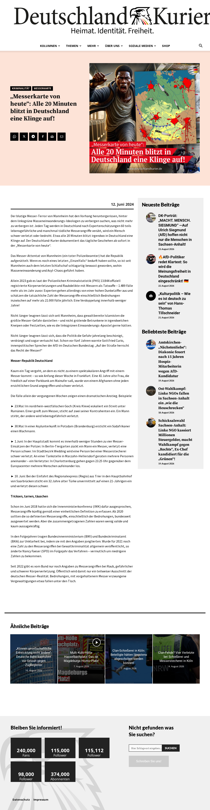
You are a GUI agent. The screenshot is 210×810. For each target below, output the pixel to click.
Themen (72, 46)
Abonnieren (60, 763)
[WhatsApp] (14, 137)
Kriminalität (21, 88)
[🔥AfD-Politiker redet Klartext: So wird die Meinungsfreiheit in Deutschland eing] (151, 259)
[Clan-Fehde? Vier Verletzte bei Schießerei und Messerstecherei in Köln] (176, 659)
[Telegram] (33, 137)
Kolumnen (48, 46)
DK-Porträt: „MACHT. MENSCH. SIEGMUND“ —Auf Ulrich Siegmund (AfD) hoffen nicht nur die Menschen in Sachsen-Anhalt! (175, 229)
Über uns (112, 46)
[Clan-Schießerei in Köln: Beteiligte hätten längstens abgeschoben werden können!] (128, 659)
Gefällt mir (26, 739)
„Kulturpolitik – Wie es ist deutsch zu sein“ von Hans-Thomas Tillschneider (174, 303)
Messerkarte (42, 88)
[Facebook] (43, 137)
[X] (24, 137)
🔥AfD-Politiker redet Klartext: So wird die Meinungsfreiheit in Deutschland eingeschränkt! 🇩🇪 (174, 269)
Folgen (60, 739)
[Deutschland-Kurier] (105, 20)
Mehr (91, 46)
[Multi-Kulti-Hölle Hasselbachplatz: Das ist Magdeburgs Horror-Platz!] (81, 659)
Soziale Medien (141, 46)
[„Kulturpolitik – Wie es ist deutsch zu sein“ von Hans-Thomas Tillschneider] (151, 296)
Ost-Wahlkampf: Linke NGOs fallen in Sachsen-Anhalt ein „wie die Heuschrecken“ (173, 398)
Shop (166, 46)
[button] (200, 46)
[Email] (61, 137)
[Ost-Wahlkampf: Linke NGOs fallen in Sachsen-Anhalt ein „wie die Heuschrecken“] (151, 391)
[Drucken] (52, 137)
